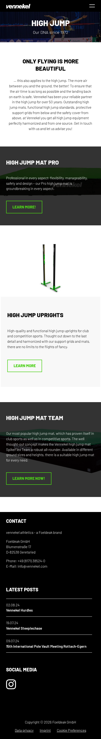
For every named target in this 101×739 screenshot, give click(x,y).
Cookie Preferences (71, 730)
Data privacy (24, 730)
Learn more (25, 365)
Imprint (45, 730)
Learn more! (24, 207)
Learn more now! (28, 478)
